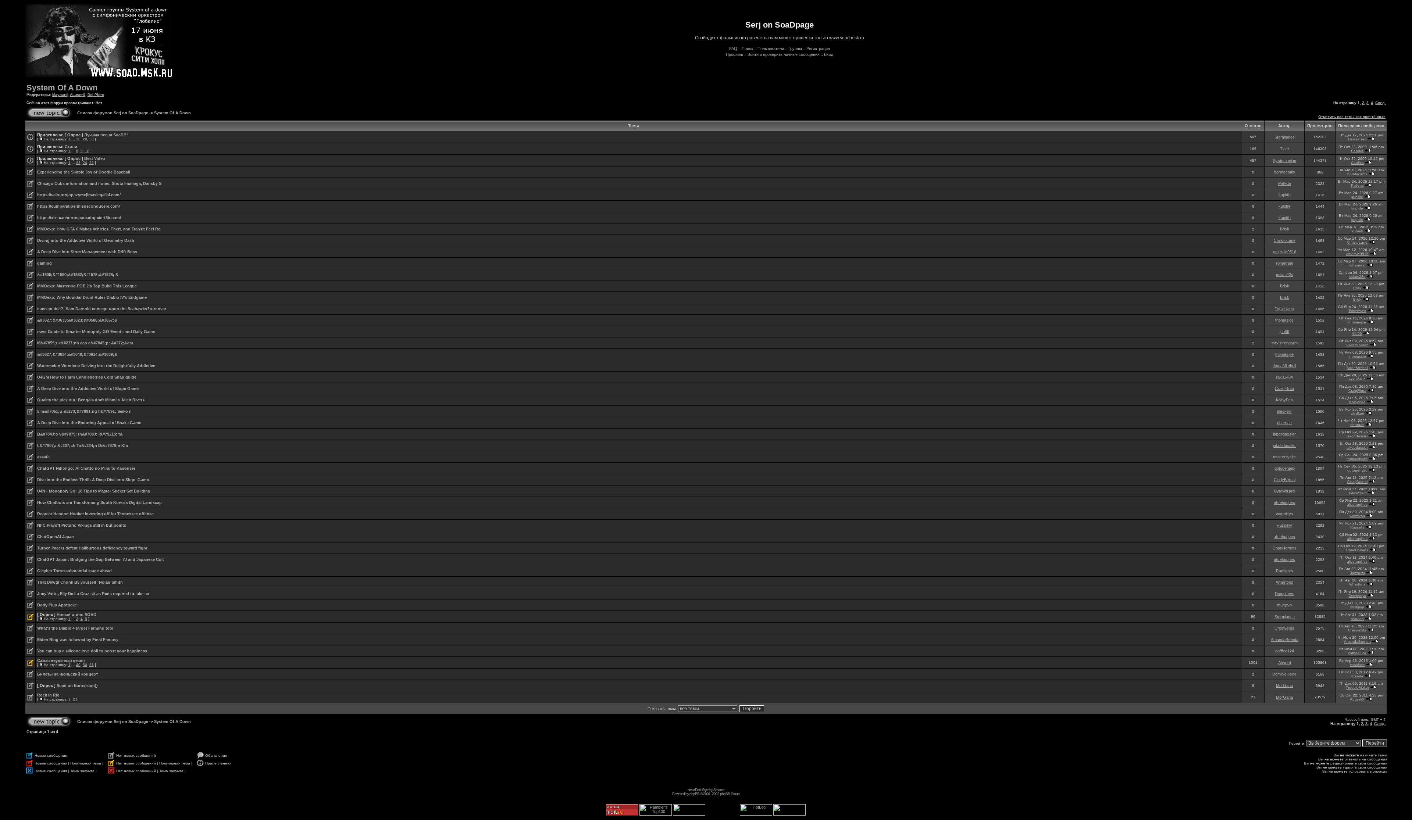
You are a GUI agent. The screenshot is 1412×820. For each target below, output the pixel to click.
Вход (828, 54)
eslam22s (1284, 274)
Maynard (60, 95)
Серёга (1357, 163)
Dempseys (1284, 593)
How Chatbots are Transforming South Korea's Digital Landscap (99, 502)
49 (78, 665)
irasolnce (1357, 665)
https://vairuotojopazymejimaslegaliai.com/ (79, 195)
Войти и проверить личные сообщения (784, 54)
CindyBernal (1284, 479)
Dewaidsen (1357, 139)
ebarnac (1284, 422)
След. (1380, 103)
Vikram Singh (1357, 345)
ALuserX (77, 95)
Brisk (1284, 229)
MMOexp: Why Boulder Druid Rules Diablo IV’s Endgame (92, 297)
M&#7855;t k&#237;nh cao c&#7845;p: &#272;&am (85, 343)
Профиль (734, 54)
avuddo (1357, 619)
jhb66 (1284, 331)
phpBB (694, 794)
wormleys (1284, 514)
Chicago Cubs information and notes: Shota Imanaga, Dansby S (99, 183)
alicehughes (1284, 502)
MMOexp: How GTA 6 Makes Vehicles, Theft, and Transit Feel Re (98, 229)
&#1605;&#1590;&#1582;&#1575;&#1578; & (77, 274)
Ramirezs (1284, 571)
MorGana (1284, 685)
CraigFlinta (1284, 388)
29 (85, 139)
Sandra (1357, 151)
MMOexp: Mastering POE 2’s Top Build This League (87, 286)
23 (78, 163)
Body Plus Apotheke (57, 605)
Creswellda (1284, 628)
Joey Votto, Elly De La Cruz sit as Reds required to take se (93, 593)
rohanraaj (1284, 263)
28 (78, 139)
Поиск (747, 48)
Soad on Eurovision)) (77, 685)
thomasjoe (1284, 320)
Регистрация (818, 48)
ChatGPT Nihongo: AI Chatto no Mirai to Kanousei (86, 468)
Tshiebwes (1284, 309)
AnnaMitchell (1284, 366)
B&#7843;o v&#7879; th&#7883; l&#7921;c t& (80, 434)
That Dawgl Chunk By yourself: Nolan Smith (80, 582)
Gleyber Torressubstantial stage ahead (74, 571)
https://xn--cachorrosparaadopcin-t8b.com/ (79, 217)
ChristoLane (1284, 240)
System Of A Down (61, 87)
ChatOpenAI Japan (55, 536)
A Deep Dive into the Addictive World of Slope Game (88, 388)
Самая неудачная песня (61, 660)
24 (85, 163)
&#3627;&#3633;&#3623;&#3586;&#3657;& (77, 320)
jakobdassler (1284, 434)
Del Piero (96, 95)
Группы (795, 48)
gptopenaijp (1284, 468)
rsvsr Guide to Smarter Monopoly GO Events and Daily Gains (96, 331)
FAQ (733, 48)
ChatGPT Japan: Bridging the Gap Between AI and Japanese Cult (100, 559)
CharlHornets (1285, 548)
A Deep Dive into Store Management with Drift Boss (87, 252)
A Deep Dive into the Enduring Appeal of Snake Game (89, 422)
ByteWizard (1284, 491)
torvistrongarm (1285, 343)
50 (85, 665)
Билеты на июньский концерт (67, 674)
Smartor (718, 790)
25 (91, 163)
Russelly (1284, 525)
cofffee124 (1284, 651)
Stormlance (1284, 137)
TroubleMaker (1357, 687)
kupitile (1285, 195)
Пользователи (770, 48)
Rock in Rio (48, 695)
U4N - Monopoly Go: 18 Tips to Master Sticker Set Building (93, 491)
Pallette (1284, 183)
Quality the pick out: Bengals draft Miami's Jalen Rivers (91, 400)
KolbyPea (1284, 400)
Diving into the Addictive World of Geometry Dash (85, 240)
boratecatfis (1284, 172)
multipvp (1284, 605)
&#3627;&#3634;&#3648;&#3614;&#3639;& (77, 354)
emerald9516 (1284, 252)
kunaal (1357, 231)
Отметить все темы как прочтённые (1352, 117)
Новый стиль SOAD (76, 614)
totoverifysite (1284, 457)
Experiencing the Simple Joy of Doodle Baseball (83, 172)
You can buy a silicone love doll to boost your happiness (92, 651)
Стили (71, 146)
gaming (44, 263)
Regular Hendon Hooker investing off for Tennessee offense (95, 514)
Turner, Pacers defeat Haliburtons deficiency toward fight (92, 548)
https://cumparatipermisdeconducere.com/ (78, 206)
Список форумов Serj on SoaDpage (112, 113)
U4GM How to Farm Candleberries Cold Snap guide (86, 377)
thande (1357, 676)
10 (87, 151)
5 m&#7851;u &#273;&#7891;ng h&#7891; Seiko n (84, 411)
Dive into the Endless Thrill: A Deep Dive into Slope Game (93, 479)
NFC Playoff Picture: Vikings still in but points (81, 525)
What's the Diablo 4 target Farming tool (75, 628)
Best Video (94, 158)
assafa (43, 457)
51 (91, 665)
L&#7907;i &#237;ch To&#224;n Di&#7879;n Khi (82, 445)
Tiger (1284, 149)
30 (91, 139)
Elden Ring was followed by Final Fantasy (77, 639)
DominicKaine (1284, 674)
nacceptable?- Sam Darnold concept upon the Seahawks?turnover (101, 309)
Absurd (1284, 662)
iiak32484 (1284, 377)
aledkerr (1284, 411)
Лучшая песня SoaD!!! (106, 135)
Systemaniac (1284, 160)
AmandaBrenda (1284, 639)
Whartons (1284, 582)
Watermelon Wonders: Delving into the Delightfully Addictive (96, 366)
